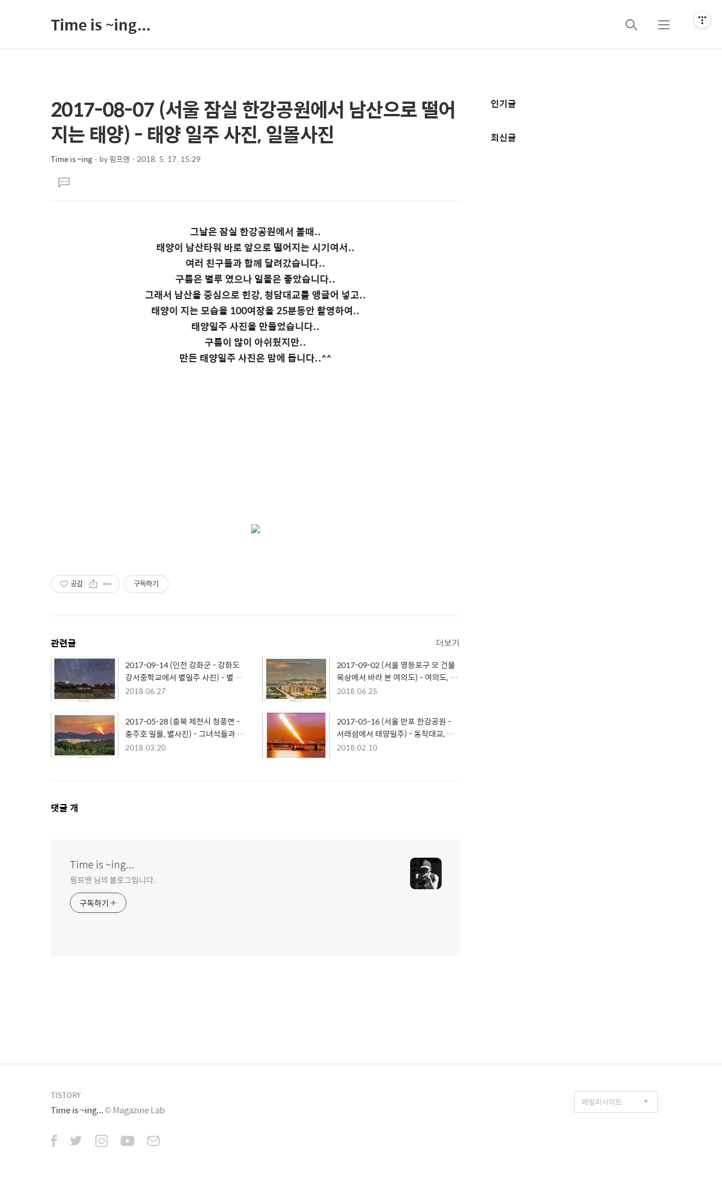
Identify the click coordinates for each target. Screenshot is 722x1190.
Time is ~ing (71, 159)
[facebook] (54, 1142)
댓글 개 (64, 808)
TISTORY (66, 1095)
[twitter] (76, 1142)
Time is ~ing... (101, 24)
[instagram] (101, 1142)
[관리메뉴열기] (702, 19)
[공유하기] (93, 584)
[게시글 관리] (107, 584)
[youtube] (127, 1142)
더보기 (448, 642)
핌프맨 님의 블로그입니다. (113, 879)
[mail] (153, 1142)
